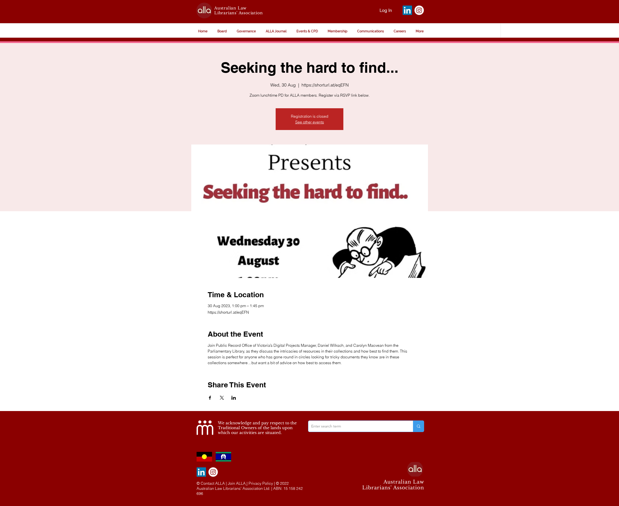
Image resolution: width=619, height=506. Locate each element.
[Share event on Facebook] (210, 398)
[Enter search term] (418, 426)
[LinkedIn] (407, 10)
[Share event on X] (222, 398)
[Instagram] (419, 10)
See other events (309, 122)
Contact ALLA (213, 483)
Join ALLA (237, 483)
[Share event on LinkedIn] (233, 398)
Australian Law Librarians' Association (238, 10)
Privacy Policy (261, 483)
